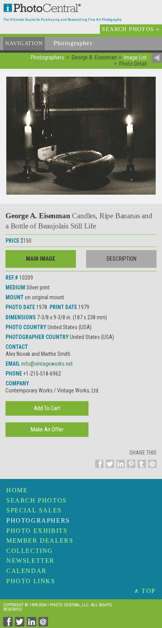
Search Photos (36, 500)
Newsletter (30, 560)
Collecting (29, 550)
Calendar (26, 570)
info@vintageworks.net (47, 364)
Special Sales (34, 510)
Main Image (40, 259)
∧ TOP (145, 590)
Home (17, 490)
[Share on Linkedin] (119, 468)
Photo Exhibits (36, 530)
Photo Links (30, 581)
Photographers (38, 520)
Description (121, 259)
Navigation (24, 43)
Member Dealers (39, 540)
